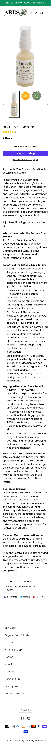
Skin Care (10, 628)
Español (25, 710)
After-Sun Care (14, 649)
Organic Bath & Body (17, 635)
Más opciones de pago (25, 159)
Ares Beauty (18, 740)
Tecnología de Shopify (35, 740)
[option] (14, 104)
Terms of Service (15, 693)
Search (9, 657)
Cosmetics (11, 642)
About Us (10, 664)
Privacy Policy (13, 686)
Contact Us (11, 671)
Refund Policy (12, 679)
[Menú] (46, 13)
